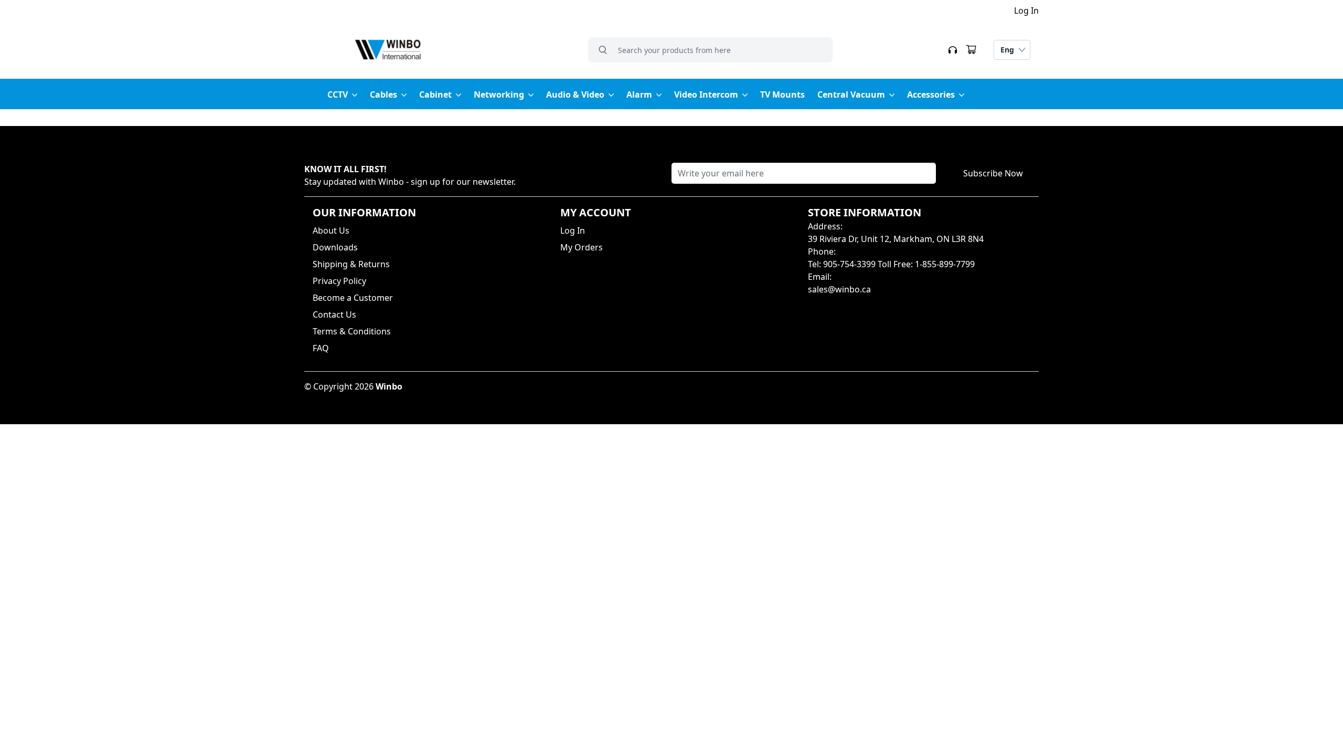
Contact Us (334, 314)
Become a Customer (353, 297)
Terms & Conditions (352, 331)
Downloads (335, 247)
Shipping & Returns (351, 264)
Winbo (389, 386)
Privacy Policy (339, 281)
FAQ (321, 348)
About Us (331, 230)
